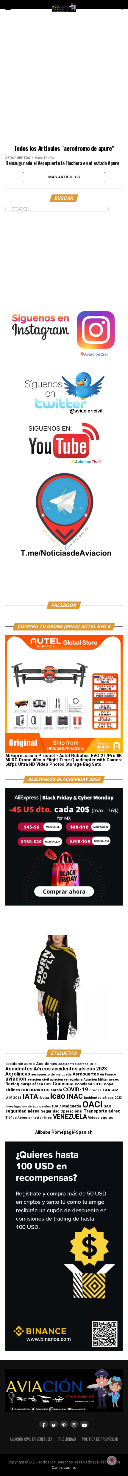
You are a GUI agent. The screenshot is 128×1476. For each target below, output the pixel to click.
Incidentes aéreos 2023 (103, 1098)
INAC (75, 1097)
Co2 (47, 1084)
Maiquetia (71, 1106)
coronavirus (35, 1090)
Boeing (12, 1083)
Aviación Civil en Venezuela (31, 1439)
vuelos (107, 1117)
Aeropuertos (86, 1074)
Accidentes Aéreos (28, 1069)
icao (57, 1096)
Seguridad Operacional (61, 1111)
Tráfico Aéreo (16, 1118)
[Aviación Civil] (64, 585)
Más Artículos (64, 177)
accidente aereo (20, 1063)
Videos (93, 1118)
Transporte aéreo (102, 1111)
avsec (114, 1079)
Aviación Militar (96, 1079)
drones (95, 1090)
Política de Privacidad (100, 1439)
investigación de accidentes (28, 1106)
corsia (56, 1090)
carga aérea (32, 1084)
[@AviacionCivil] (64, 361)
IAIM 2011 (13, 1098)
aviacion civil (38, 1079)
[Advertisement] (64, 80)
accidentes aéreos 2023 (79, 1069)
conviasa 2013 (89, 1083)
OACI (92, 1104)
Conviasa (63, 1084)
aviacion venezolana (66, 1079)
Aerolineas (17, 1074)
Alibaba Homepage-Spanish (64, 1132)
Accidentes (46, 1063)
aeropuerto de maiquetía (51, 1074)
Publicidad (67, 1439)
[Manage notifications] (112, 1460)
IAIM (114, 1090)
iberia (44, 1098)
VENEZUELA (70, 1116)
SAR (107, 1106)
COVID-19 (75, 1089)
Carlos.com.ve (64, 1467)
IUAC (56, 1106)
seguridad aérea (22, 1111)
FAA (106, 1089)
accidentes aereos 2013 (77, 1064)
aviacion (15, 1079)
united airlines (40, 1118)
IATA (30, 1096)
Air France (108, 1074)
